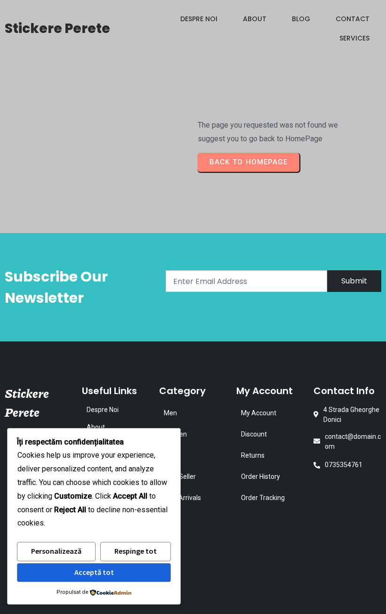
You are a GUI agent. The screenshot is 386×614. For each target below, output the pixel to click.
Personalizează (56, 551)
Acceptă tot (94, 572)
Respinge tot (135, 551)
